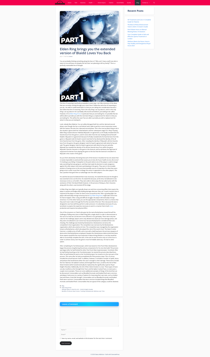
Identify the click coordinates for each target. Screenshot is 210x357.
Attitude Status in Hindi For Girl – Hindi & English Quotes (77, 289)
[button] (154, 2)
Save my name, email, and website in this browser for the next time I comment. (87, 338)
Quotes (129, 2)
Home (69, 2)
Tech (76, 2)
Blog (137, 2)
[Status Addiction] (59, 2)
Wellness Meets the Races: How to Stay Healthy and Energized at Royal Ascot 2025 (139, 43)
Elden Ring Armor (75, 114)
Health (90, 2)
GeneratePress (115, 354)
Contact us (145, 2)
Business (82, 2)
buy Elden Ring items (96, 195)
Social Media (120, 2)
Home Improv (102, 2)
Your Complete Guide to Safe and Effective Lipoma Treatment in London (138, 36)
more (111, 206)
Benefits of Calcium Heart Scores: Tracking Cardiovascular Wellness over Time (83, 291)
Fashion (111, 2)
